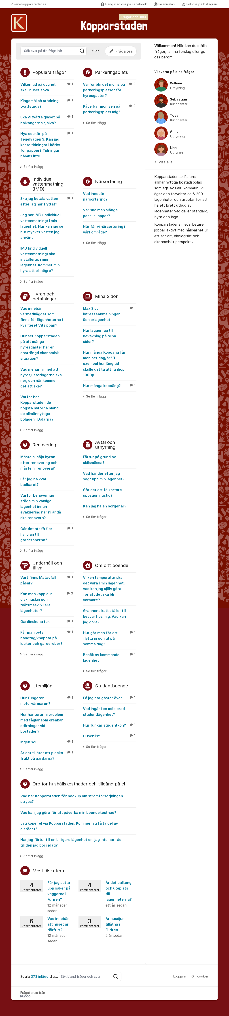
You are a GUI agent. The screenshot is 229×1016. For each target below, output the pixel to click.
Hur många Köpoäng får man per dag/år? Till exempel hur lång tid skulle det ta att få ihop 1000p (104, 363)
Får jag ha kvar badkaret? (33, 482)
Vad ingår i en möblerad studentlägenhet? (104, 711)
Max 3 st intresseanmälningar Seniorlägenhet (109, 314)
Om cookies (200, 976)
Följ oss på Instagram (202, 4)
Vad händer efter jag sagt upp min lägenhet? (104, 476)
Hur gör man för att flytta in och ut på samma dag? (109, 638)
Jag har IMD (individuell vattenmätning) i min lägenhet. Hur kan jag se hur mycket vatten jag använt (41, 226)
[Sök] (82, 50)
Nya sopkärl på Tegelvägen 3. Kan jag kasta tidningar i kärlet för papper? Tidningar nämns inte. (46, 144)
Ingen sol (46, 742)
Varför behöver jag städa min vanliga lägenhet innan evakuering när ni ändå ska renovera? (40, 506)
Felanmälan (167, 4)
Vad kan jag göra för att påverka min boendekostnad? (68, 812)
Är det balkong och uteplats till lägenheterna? (106, 893)
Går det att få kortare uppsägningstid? (102, 493)
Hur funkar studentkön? (109, 725)
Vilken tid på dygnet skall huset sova (46, 87)
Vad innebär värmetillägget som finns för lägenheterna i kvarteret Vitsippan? (41, 316)
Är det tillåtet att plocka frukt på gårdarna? (46, 756)
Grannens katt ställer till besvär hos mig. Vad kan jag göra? (104, 616)
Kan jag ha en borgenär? (104, 506)
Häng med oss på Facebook (126, 4)
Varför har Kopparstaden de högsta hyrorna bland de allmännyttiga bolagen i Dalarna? (39, 408)
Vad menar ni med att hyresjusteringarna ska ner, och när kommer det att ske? (41, 377)
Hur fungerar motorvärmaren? (46, 701)
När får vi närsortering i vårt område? (104, 229)
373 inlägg (40, 977)
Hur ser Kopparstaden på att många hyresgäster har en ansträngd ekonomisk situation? (40, 347)
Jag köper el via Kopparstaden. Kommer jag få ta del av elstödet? (69, 826)
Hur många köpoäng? (109, 385)
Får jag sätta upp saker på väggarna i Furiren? (46, 896)
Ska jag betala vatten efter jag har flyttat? (46, 201)
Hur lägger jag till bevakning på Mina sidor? (99, 336)
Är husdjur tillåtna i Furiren (102, 927)
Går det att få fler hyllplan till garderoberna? (46, 534)
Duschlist (109, 736)
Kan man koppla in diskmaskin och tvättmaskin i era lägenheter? (46, 602)
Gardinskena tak (46, 621)
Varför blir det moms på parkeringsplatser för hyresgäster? (109, 90)
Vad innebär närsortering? (95, 196)
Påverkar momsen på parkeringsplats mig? (109, 109)
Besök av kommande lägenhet (109, 657)
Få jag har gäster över (109, 698)
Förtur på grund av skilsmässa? (99, 460)
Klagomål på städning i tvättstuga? (46, 103)
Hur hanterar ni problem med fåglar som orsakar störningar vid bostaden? (41, 723)
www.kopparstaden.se (30, 4)
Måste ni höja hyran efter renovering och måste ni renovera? (38, 462)
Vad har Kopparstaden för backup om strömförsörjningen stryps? (71, 799)
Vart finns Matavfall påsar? (46, 580)
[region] (181, 117)
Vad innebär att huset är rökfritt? (45, 929)
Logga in (179, 976)
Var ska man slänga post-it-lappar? (100, 213)
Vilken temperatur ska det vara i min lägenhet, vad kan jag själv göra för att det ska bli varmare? (104, 588)
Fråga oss (124, 51)
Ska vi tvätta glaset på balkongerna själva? (46, 120)
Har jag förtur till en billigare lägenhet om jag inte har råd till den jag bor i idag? (70, 842)
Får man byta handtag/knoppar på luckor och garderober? (46, 638)
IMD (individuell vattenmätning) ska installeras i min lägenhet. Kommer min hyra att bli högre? (40, 259)
